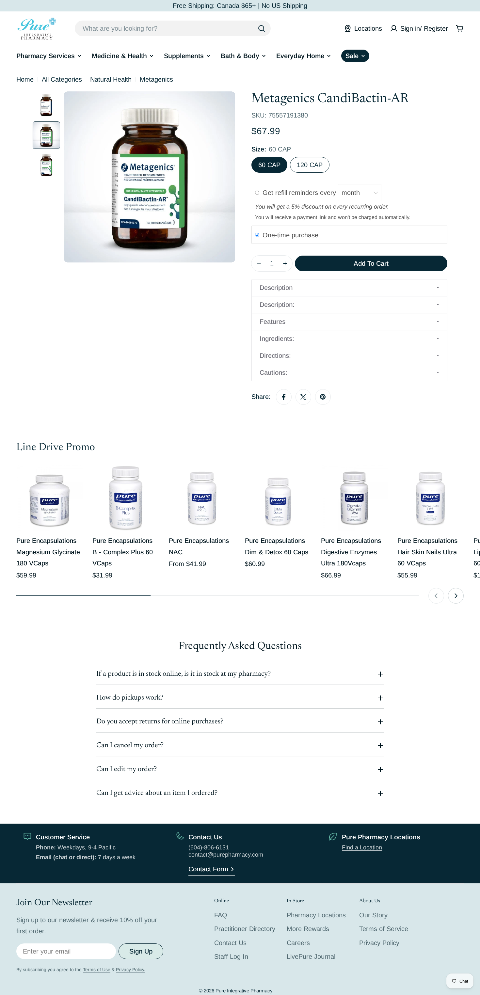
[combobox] (173, 28)
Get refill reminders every (300, 192)
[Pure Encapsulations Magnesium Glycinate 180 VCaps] (49, 498)
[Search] (261, 28)
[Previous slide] (436, 596)
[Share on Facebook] (284, 397)
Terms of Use (96, 969)
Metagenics (156, 79)
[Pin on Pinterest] (323, 397)
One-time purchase (290, 235)
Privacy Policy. (130, 969)
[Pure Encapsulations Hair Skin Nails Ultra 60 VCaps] (430, 498)
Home (25, 79)
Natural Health (111, 79)
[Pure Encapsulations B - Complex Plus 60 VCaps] (125, 498)
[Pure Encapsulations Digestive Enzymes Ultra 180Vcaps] (354, 498)
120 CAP (310, 164)
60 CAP (269, 164)
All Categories (62, 79)
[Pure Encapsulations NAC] (202, 498)
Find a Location (362, 847)
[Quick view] (73, 479)
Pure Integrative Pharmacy (244, 990)
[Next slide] (456, 596)
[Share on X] (303, 397)
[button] (349, 287)
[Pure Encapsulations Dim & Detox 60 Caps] (278, 498)
